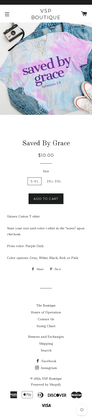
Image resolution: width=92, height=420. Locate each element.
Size (46, 171)
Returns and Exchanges (46, 337)
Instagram (48, 368)
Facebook (48, 361)
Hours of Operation (46, 312)
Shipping (46, 343)
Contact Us (46, 319)
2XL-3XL (54, 181)
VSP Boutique (46, 14)
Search (46, 350)
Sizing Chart (46, 326)
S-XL (34, 181)
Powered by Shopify (46, 384)
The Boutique (46, 305)
